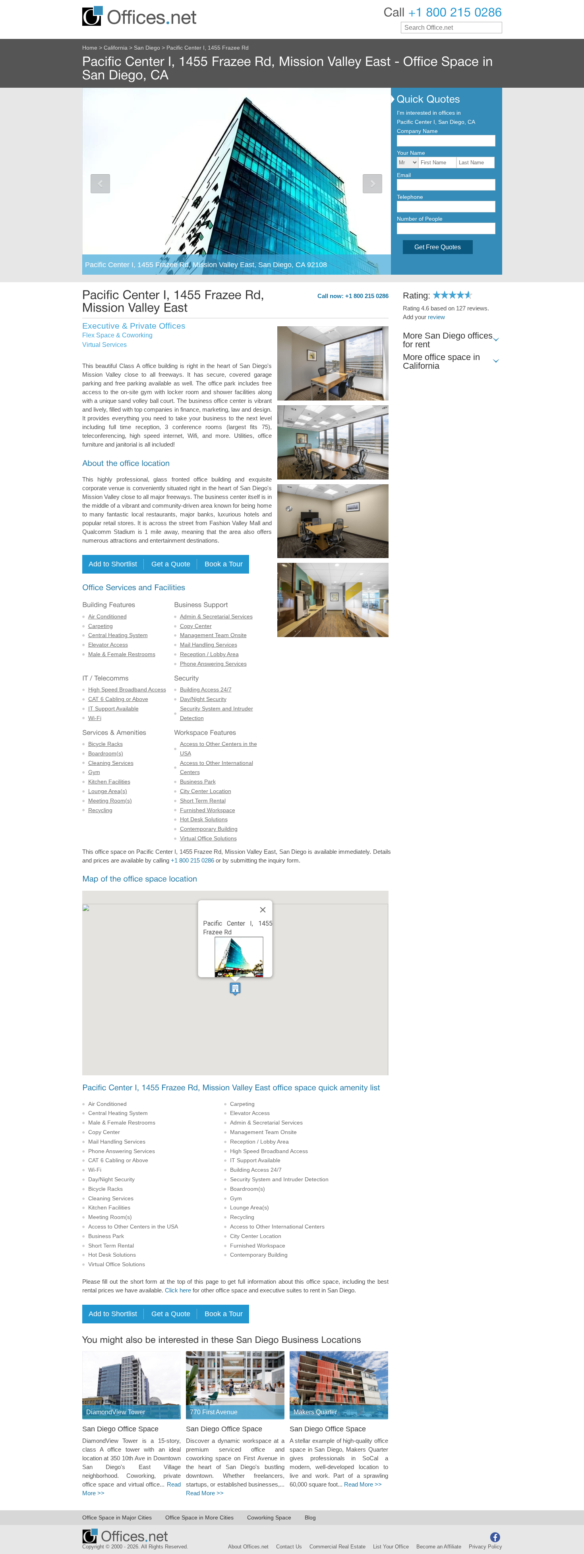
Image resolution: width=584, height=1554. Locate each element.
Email (404, 175)
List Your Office (391, 1547)
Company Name (417, 131)
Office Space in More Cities (199, 1517)
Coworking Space (269, 1517)
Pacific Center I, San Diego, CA (436, 122)
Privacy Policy (485, 1547)
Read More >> (205, 1493)
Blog (310, 1517)
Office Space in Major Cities (117, 1517)
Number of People (420, 218)
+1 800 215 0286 (192, 860)
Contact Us (289, 1547)
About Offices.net (248, 1547)
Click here (178, 1290)
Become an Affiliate (438, 1547)
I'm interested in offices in (429, 113)
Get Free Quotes (437, 247)
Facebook (495, 1537)
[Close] (263, 909)
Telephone (410, 197)
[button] (235, 989)
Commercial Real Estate (337, 1547)
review (436, 317)
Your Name (411, 153)
